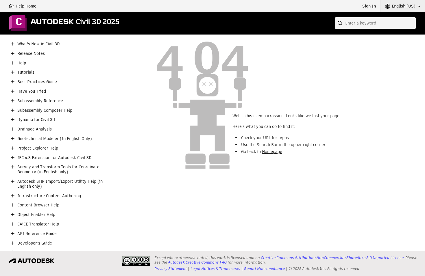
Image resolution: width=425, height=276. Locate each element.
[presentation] (136, 261)
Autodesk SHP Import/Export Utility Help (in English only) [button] (60, 184)
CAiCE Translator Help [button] (38, 224)
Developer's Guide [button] (34, 243)
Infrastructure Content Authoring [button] (49, 195)
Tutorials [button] (25, 72)
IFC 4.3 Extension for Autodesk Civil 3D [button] (54, 157)
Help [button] (21, 63)
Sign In (369, 6)
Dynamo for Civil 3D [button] (36, 119)
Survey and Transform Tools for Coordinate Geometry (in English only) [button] (58, 169)
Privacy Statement (170, 268)
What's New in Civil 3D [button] (38, 44)
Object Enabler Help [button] (36, 214)
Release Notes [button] (31, 53)
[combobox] (375, 23)
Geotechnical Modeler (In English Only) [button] (54, 138)
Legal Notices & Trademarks (215, 268)
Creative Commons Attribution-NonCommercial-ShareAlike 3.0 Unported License (332, 257)
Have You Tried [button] (31, 91)
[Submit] (340, 23)
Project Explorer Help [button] (37, 148)
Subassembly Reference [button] (40, 100)
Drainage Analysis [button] (34, 129)
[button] (402, 6)
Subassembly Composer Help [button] (44, 110)
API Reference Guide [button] (37, 233)
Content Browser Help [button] (38, 205)
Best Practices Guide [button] (37, 81)
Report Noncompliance (264, 268)
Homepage (272, 151)
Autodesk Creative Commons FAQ (197, 262)
